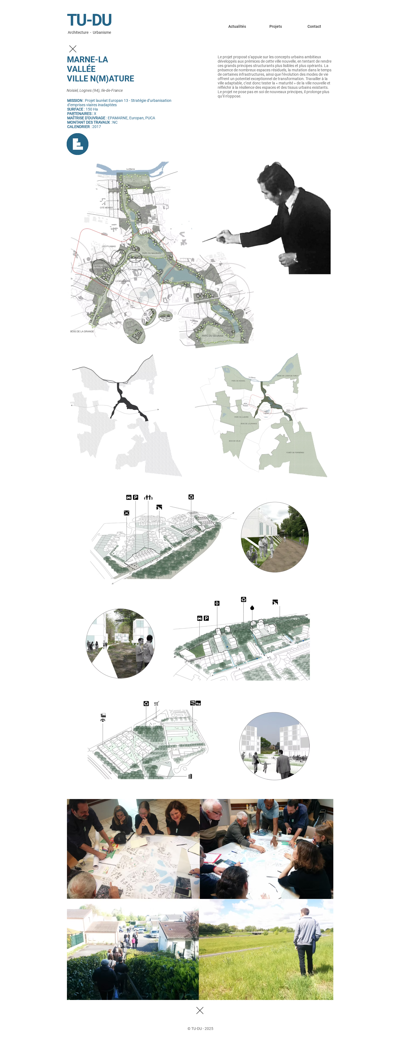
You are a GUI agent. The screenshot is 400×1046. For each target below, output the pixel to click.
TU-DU (89, 20)
